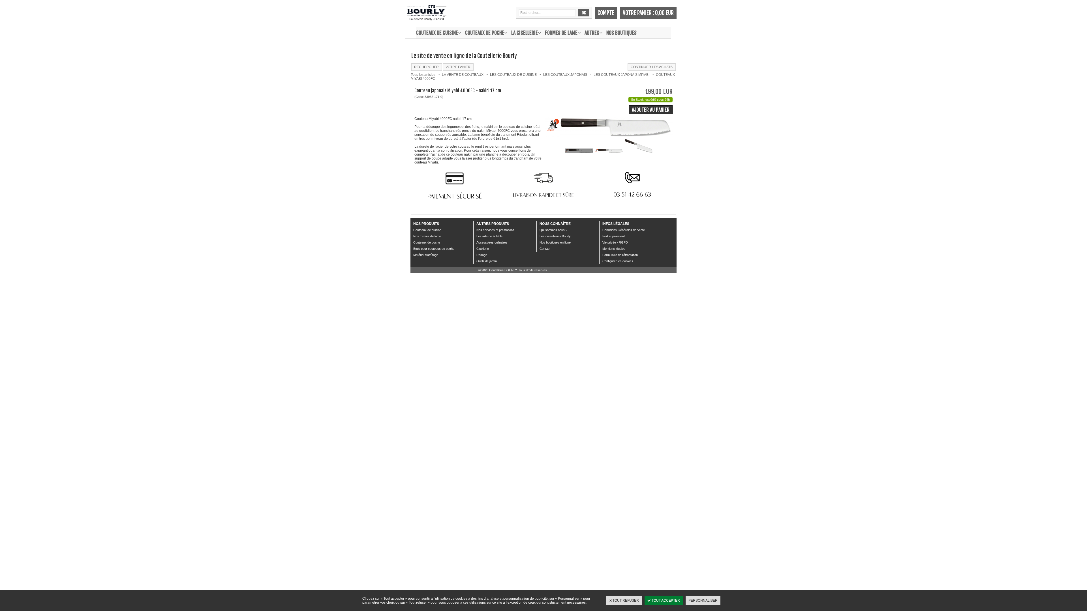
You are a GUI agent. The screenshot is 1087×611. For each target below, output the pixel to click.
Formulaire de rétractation (620, 255)
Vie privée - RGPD (615, 242)
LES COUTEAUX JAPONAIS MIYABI (621, 75)
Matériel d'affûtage (425, 255)
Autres (592, 33)
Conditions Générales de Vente (623, 230)
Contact (545, 248)
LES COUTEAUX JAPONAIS (565, 75)
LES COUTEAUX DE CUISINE (513, 75)
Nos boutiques (621, 33)
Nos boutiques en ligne (555, 242)
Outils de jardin (486, 261)
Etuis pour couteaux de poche (433, 248)
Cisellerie (482, 248)
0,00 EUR (664, 12)
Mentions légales (613, 248)
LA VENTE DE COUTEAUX (462, 75)
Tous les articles (423, 75)
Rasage (481, 255)
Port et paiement (613, 236)
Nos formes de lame (427, 236)
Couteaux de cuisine (437, 33)
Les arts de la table (489, 236)
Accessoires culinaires (492, 242)
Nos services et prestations (495, 230)
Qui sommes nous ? (553, 230)
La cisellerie (524, 33)
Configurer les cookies (617, 261)
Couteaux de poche (484, 33)
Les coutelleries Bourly (555, 236)
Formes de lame (561, 33)
